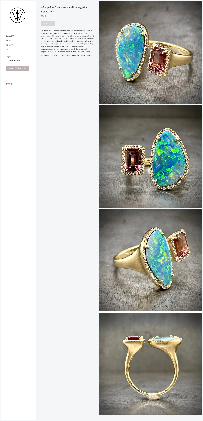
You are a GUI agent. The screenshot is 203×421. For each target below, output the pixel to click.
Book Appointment (17, 68)
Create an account (13, 60)
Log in (8, 57)
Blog (8, 50)
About (9, 45)
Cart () (9, 84)
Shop (8, 41)
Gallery (10, 36)
